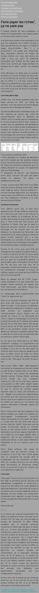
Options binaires (9, 14)
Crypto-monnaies (9, 17)
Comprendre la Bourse (12, 11)
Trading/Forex (8, 5)
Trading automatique (11, 8)
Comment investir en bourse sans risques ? (18, 589)
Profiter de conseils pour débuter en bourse (18, 591)
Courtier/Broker (9, 2)
